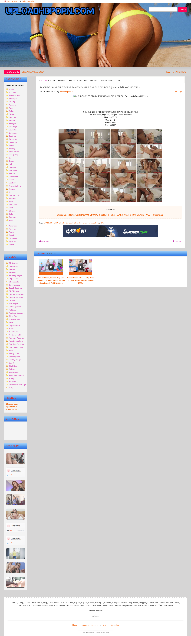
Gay (10, 158)
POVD (11, 350)
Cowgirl (115, 603)
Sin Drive (13, 366)
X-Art (11, 388)
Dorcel (12, 300)
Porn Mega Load (16, 347)
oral (139, 605)
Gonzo (176, 603)
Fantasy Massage (17, 313)
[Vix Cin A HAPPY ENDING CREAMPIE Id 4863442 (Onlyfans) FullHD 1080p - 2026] (15, 587)
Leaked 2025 (47, 605)
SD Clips (13, 102)
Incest (11, 180)
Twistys (12, 382)
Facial (83, 223)
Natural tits (14, 195)
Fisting (12, 148)
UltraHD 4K (168, 605)
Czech (11, 235)
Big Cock (69, 223)
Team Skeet (14, 372)
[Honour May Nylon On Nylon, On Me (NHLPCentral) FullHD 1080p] (15, 505)
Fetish (12, 145)
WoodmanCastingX (17, 385)
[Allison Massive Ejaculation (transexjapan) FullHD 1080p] (15, 519)
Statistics (179, 72)
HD (98, 223)
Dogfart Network (16, 297)
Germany (13, 238)
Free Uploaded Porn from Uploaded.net (49, 11)
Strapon (12, 217)
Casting (12, 136)
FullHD (169, 602)
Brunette (13, 130)
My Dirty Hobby (16, 335)
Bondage (13, 127)
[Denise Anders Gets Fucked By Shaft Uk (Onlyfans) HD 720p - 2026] (15, 544)
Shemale (13, 211)
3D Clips (12, 92)
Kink (11, 322)
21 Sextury (13, 263)
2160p (39, 603)
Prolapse (13, 205)
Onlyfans (117, 605)
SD (156, 605)
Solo (11, 214)
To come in (12, 72)
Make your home (10, 1)
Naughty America (16, 338)
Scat (11, 208)
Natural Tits (74, 605)
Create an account (34, 72)
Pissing (12, 198)
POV (11, 201)
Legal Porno (14, 325)
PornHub (145, 605)
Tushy (11, 378)
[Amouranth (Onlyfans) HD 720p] (15, 491)
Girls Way (13, 316)
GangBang (13, 155)
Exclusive (154, 602)
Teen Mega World (16, 375)
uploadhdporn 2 (66, 92)
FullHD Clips (14, 95)
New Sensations (16, 341)
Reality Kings (15, 360)
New (167, 72)
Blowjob (77, 223)
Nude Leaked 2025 (88, 605)
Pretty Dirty (14, 353)
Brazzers (13, 272)
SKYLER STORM (51, 223)
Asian (11, 111)
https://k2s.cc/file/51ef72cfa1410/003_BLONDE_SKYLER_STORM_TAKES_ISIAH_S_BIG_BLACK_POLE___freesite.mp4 (110, 215)
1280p (20, 603)
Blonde (62, 223)
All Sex (57, 602)
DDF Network (15, 291)
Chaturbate (14, 282)
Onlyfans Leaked (129, 605)
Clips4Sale (13, 279)
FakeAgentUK (15, 307)
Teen (11, 220)
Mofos (12, 329)
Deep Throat (133, 603)
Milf (10, 192)
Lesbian (12, 183)
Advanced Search (138, 9)
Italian (11, 244)
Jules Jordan (15, 319)
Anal (11, 108)
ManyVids (13, 332)
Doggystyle (144, 603)
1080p (14, 602)
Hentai (12, 173)
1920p (33, 603)
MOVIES (12, 89)
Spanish (12, 241)
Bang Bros (13, 266)
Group (12, 161)
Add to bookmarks (27, 1)
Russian (12, 229)
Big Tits (12, 117)
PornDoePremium (16, 344)
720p (102, 223)
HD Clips (178, 92)
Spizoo (12, 369)
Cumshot (13, 139)
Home (75, 625)
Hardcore (13, 170)
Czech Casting (15, 288)
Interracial (91, 223)
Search (183, 9)
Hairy (11, 164)
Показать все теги (95, 611)
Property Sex (14, 357)
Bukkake (13, 133)
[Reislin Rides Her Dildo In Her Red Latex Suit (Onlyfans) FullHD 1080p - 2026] (15, 532)
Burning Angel (15, 276)
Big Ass (77, 603)
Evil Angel (13, 304)
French (12, 232)
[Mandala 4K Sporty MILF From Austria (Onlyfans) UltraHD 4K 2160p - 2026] (15, 559)
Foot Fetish (14, 152)
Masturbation (15, 186)
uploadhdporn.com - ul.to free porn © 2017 (95, 633)
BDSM (11, 114)
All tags (95, 616)
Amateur (12, 105)
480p (45, 603)
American (13, 226)
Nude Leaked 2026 (105, 605)
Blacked (12, 269)
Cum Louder (14, 285)
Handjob (13, 167)
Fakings (12, 310)
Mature (12, 189)
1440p (27, 603)
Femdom (13, 142)
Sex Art (12, 363)
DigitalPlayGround (17, 294)
